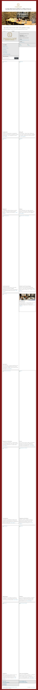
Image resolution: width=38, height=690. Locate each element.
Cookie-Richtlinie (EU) (23, 681)
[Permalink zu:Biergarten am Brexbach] (10, 405)
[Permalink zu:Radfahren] (10, 637)
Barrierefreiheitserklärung (23, 682)
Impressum (4, 681)
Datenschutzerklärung (6, 682)
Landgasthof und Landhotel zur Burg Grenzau (18, 9)
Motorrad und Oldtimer (24, 673)
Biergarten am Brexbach (7, 441)
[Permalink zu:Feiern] (27, 405)
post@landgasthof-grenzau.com (24, 39)
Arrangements (5, 518)
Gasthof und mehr (6, 286)
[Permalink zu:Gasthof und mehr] (10, 250)
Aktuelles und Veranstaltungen (25, 286)
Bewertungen (5, 684)
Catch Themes (33, 687)
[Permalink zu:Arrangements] (10, 482)
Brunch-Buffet (5, 52)
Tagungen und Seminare (24, 518)
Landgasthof (5, 132)
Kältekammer (5, 596)
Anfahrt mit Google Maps (6, 54)
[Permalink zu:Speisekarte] (10, 328)
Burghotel (5, 209)
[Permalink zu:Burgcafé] (27, 96)
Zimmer (21, 209)
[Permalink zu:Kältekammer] (10, 560)
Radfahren (5, 673)
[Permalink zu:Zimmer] (27, 173)
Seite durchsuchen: (5, 56)
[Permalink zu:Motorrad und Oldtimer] (27, 637)
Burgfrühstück (5, 51)
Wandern (21, 596)
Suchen (16, 58)
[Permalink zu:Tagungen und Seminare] (27, 482)
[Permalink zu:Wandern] (27, 560)
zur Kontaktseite (22, 42)
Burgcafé (21, 132)
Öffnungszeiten (5, 46)
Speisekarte (4, 49)
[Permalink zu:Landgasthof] (10, 96)
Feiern (21, 441)
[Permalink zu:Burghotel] (10, 173)
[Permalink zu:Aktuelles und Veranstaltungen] (27, 250)
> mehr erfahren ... (23, 136)
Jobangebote (5, 683)
